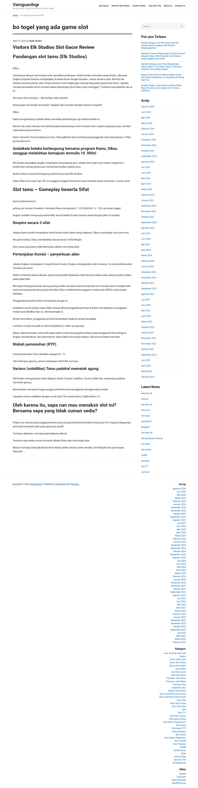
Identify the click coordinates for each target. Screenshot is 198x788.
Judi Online (180, 669)
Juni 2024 (146, 239)
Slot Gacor (104, 5)
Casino (182, 656)
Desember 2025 (148, 139)
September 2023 (149, 288)
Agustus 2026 (147, 106)
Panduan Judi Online (176, 681)
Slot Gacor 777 (179, 728)
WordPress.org (179, 783)
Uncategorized (179, 763)
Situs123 (145, 410)
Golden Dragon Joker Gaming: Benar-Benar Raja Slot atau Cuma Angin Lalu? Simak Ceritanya (161, 88)
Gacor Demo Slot (178, 659)
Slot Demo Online (177, 719)
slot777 (144, 466)
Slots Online (180, 756)
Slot (184, 709)
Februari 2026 (147, 128)
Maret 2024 (146, 255)
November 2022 (148, 343)
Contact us (180, 5)
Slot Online (181, 734)
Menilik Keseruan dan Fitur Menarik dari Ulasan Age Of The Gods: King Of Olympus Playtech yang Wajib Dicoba (161, 66)
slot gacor (146, 444)
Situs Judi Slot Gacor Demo (173, 694)
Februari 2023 (147, 327)
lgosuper (145, 460)
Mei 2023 (145, 310)
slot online (146, 449)
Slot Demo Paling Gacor (174, 722)
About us (168, 5)
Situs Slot (181, 700)
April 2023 (146, 316)
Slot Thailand (179, 744)
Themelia (74, 484)
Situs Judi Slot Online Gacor (172, 697)
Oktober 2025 (147, 151)
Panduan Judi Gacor (176, 678)
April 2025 (146, 184)
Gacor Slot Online (177, 665)
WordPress (60, 484)
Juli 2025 (145, 167)
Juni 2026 (146, 112)
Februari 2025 (147, 195)
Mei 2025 (145, 178)
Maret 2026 (146, 123)
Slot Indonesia (179, 731)
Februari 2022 (147, 377)
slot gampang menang (152, 438)
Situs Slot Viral (179, 706)
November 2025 (148, 145)
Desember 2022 (148, 338)
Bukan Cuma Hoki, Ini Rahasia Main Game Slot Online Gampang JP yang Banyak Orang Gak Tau (162, 77)
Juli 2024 (145, 233)
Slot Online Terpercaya (175, 737)
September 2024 (149, 222)
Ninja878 (145, 427)
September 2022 (149, 355)
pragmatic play (179, 687)
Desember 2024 (148, 206)
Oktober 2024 (147, 217)
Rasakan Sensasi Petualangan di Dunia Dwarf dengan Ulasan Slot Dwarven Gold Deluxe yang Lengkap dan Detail (163, 56)
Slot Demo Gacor (178, 716)
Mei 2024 (145, 244)
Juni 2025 (146, 173)
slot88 (144, 455)
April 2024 (146, 250)
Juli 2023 (145, 299)
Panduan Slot (179, 684)
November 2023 (148, 277)
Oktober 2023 (147, 283)
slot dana (145, 415)
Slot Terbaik (180, 741)
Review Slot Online (121, 5)
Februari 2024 (147, 261)
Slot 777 (182, 712)
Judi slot (145, 472)
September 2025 (149, 156)
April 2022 (146, 365)
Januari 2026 (147, 134)
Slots (183, 753)
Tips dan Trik (154, 5)
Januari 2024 (147, 266)
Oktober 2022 (147, 349)
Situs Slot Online (178, 703)
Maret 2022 (146, 371)
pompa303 (146, 421)
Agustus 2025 (147, 161)
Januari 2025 (147, 200)
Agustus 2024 (147, 228)
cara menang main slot (175, 653)
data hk (144, 399)
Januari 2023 (147, 332)
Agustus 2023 (147, 294)
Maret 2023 (146, 321)
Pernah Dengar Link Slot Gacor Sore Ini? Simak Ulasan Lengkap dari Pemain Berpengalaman (160, 45)
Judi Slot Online (178, 675)
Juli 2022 (145, 360)
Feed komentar (179, 780)
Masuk (182, 773)
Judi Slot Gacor (178, 672)
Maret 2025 (146, 189)
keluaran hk (146, 393)
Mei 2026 (145, 117)
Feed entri (181, 777)
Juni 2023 (146, 305)
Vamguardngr (35, 484)
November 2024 (148, 211)
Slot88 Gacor (179, 750)
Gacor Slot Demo (178, 662)
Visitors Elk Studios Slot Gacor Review (53, 47)
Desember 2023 (148, 272)
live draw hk (146, 432)
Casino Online (139, 5)
